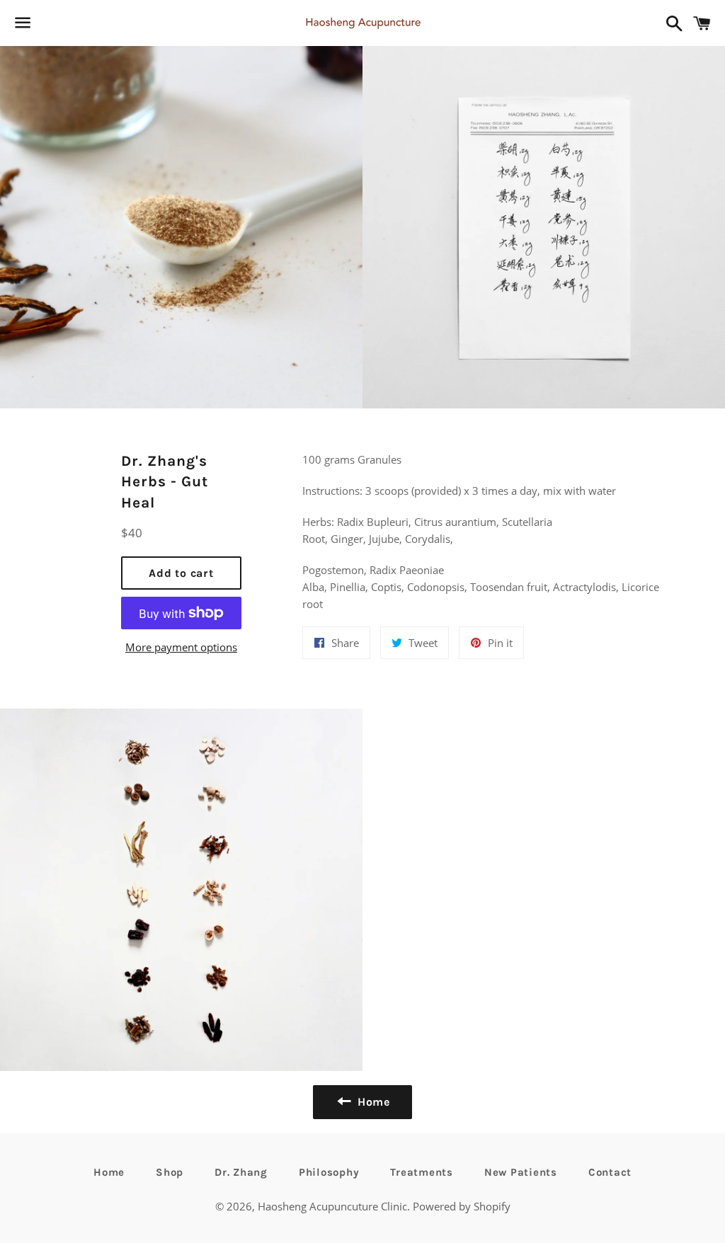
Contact (610, 1172)
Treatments (421, 1172)
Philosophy (329, 1172)
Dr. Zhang (241, 1172)
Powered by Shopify (461, 1206)
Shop (169, 1172)
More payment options (181, 647)
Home (109, 1172)
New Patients (520, 1172)
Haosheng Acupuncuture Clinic (332, 1206)
